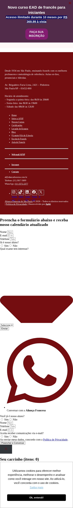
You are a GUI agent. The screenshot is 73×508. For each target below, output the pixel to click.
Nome (3, 231)
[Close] (6, 449)
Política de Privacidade (16, 204)
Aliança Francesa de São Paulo (19, 201)
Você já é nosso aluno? (12, 416)
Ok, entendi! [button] (36, 497)
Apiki (48, 204)
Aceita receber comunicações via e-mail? (22, 433)
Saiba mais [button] (36, 487)
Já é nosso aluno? (9, 242)
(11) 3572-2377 (21, 184)
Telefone (5, 239)
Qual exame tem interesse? (14, 248)
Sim (6, 245)
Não (15, 245)
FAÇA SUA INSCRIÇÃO (36, 34)
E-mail (4, 235)
